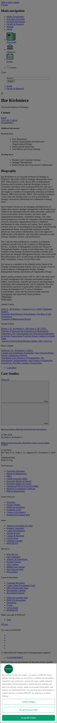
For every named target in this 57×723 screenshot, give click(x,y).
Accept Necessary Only (28, 710)
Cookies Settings (28, 702)
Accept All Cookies (28, 718)
